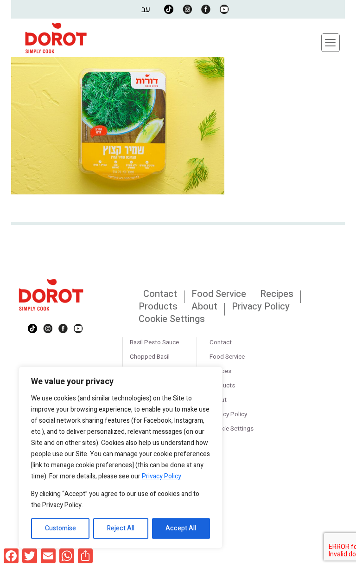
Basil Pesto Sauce (154, 342)
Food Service (218, 294)
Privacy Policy (161, 476)
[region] (120, 457)
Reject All (120, 528)
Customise (60, 528)
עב (145, 9)
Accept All (180, 528)
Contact (160, 294)
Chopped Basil (150, 356)
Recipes (276, 294)
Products (158, 306)
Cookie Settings (172, 319)
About (204, 306)
